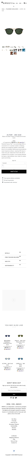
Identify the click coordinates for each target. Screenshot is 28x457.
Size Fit (14, 160)
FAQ (14, 439)
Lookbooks (14, 435)
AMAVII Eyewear (18, 454)
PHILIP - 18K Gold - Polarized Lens (20, 341)
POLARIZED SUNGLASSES (12, 9)
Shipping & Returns (14, 437)
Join (17, 3)
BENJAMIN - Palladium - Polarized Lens (7, 342)
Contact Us (14, 442)
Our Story (14, 419)
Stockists (14, 429)
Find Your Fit (14, 422)
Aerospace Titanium (14, 424)
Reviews (14, 427)
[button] (14, 142)
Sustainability (14, 426)
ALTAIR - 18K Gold (14, 135)
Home (3, 9)
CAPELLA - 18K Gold (20, 364)
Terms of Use (14, 441)
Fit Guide (14, 420)
